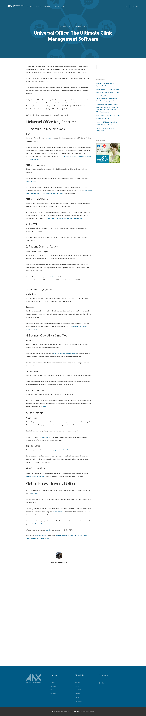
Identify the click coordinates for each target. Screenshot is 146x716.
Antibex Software (15, 6)
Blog (51, 690)
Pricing (77, 686)
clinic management (62, 536)
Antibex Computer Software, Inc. (64, 712)
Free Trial (78, 690)
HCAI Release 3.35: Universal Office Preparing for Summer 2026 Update (107, 91)
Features (77, 682)
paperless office (43, 538)
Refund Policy (90, 712)
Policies (53, 694)
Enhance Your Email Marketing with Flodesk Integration (108, 117)
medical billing (31, 538)
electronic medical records (79, 536)
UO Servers (78, 701)
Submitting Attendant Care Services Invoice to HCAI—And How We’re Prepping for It (106, 98)
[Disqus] (59, 593)
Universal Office (65, 27)
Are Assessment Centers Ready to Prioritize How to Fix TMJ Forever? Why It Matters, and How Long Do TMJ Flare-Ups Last (107, 108)
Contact (53, 686)
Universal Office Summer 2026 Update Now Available (106, 84)
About (52, 682)
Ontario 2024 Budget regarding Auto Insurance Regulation (106, 123)
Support (77, 694)
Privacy (85, 712)
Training (77, 697)
